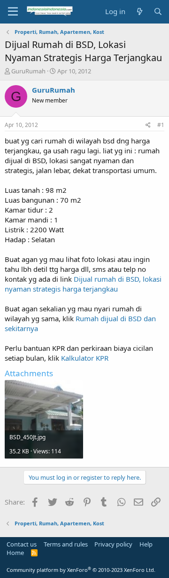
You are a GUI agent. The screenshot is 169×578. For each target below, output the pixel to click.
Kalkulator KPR (84, 358)
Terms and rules (66, 544)
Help (146, 544)
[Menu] (13, 12)
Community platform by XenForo (81, 569)
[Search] (158, 11)
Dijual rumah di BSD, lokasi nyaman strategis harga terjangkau (83, 283)
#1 (160, 125)
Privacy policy (113, 544)
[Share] (148, 125)
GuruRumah (28, 71)
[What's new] (139, 11)
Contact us (22, 544)
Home (15, 552)
